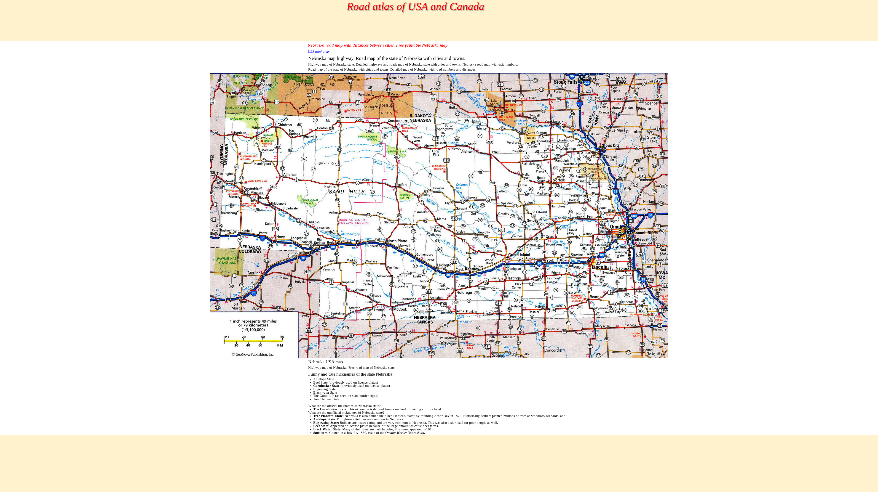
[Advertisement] (391, 31)
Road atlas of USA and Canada (415, 6)
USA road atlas (318, 51)
